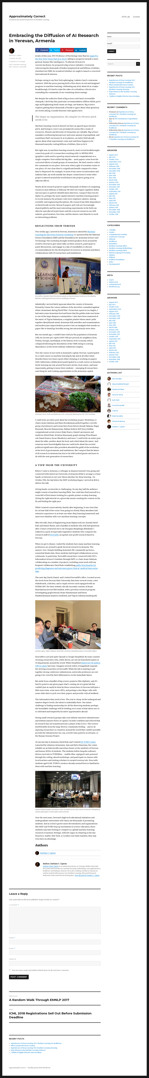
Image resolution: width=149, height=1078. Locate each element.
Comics (111, 232)
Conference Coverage (17, 61)
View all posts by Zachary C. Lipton (87, 875)
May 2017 (112, 198)
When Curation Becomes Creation (23, 1046)
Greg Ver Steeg (117, 395)
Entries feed (113, 282)
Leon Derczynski (118, 405)
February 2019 (114, 166)
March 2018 (113, 180)
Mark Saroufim (117, 416)
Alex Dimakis (117, 379)
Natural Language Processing (119, 253)
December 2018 (114, 169)
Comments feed (115, 284)
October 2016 (113, 214)
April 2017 (112, 201)
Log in (111, 280)
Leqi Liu (115, 411)
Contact (136, 17)
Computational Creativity (118, 234)
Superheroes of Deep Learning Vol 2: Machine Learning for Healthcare (36, 1043)
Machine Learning (19, 64)
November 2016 (114, 212)
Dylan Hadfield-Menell (120, 384)
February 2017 (114, 205)
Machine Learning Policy (118, 250)
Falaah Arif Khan (118, 389)
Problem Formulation (116, 260)
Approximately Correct (27, 16)
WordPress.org (114, 287)
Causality (112, 230)
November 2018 (114, 171)
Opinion (112, 255)
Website (12, 959)
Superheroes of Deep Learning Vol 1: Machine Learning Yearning (34, 1048)
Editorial (112, 239)
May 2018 (112, 178)
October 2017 (113, 189)
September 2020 (115, 162)
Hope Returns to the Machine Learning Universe (28, 1050)
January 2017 (113, 207)
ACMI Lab (126, 17)
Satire (111, 262)
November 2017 (114, 187)
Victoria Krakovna (118, 421)
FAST (11, 64)
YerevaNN (54, 535)
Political (112, 257)
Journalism (113, 244)
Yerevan (16, 67)
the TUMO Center (88, 742)
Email (12, 948)
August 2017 (113, 194)
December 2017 (114, 185)
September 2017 (114, 191)
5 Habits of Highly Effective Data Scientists (26, 1052)
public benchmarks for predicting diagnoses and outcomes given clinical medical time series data (66, 568)
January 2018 (113, 182)
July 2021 (112, 157)
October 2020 (114, 159)
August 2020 (113, 164)
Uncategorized (114, 264)
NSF (10, 67)
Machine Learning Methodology (120, 248)
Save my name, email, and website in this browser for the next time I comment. (40, 970)
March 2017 (113, 203)
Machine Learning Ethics (118, 246)
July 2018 (112, 173)
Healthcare (113, 241)
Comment (14, 905)
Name (12, 938)
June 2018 (112, 175)
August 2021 (113, 155)
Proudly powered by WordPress (39, 1068)
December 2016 (114, 210)
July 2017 (112, 196)
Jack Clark (115, 400)
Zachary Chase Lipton (50, 866)
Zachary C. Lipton (48, 853)
